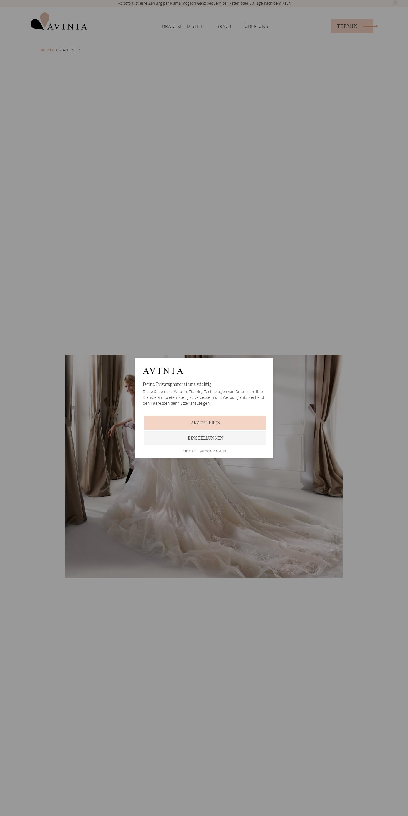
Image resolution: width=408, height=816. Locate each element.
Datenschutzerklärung (212, 451)
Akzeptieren (205, 422)
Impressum (189, 451)
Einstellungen (205, 438)
